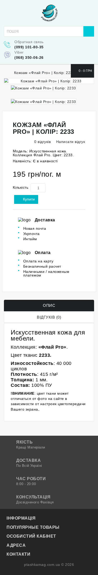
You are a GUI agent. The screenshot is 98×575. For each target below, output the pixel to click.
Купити (29, 199)
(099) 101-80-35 (29, 47)
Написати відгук (70, 142)
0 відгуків (42, 142)
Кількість (20, 187)
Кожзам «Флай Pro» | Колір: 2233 (44, 73)
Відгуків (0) (49, 317)
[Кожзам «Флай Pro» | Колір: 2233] (49, 81)
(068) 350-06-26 (29, 57)
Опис (49, 305)
